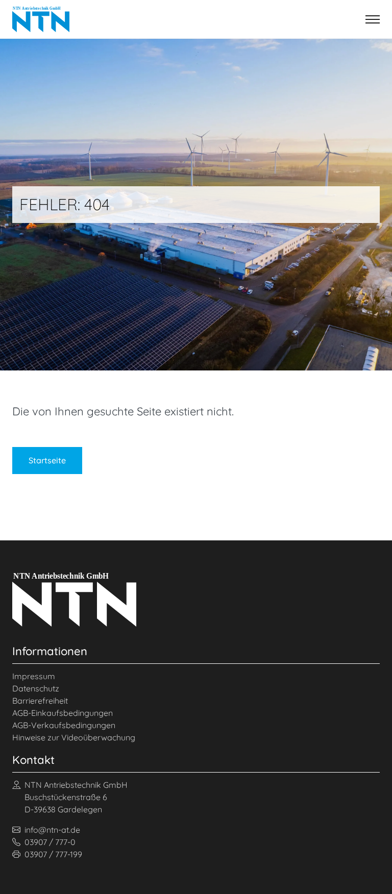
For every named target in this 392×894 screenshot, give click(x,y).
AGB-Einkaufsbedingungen (62, 713)
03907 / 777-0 (50, 842)
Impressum (33, 676)
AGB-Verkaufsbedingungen (63, 725)
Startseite (47, 460)
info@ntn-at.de (52, 830)
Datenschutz (35, 688)
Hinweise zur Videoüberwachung (73, 737)
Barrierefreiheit (40, 701)
